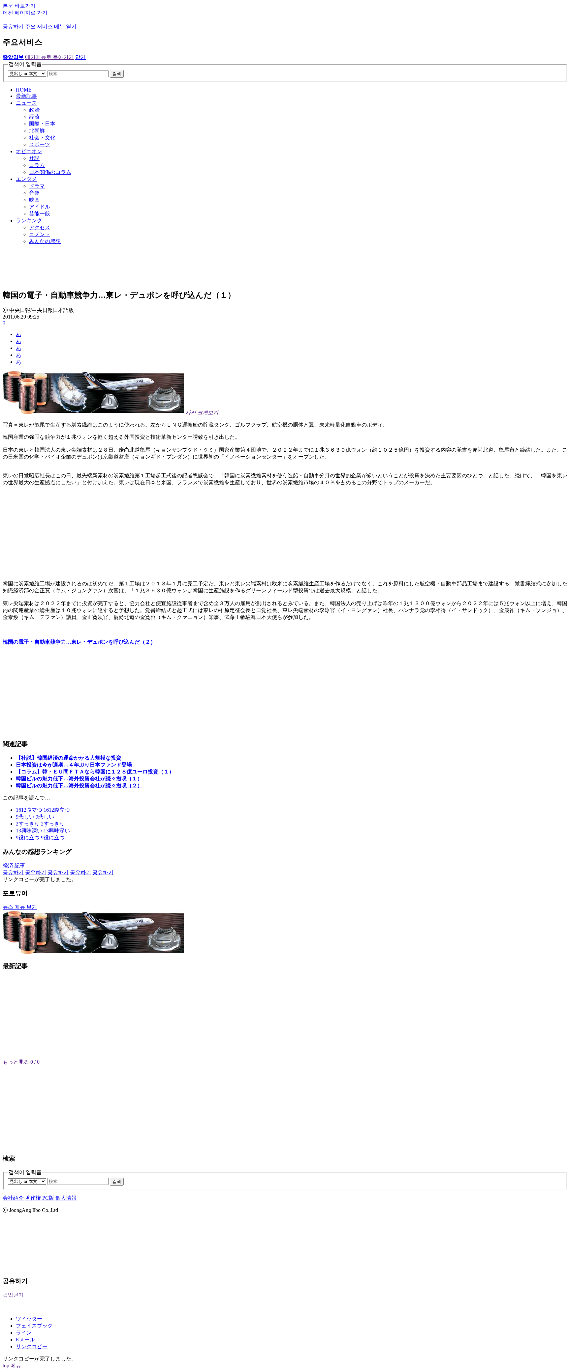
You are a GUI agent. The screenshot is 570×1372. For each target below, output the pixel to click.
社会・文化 (42, 137)
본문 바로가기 (19, 6)
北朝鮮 (37, 130)
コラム (37, 165)
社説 (34, 158)
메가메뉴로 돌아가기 (49, 57)
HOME (24, 90)
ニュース (26, 103)
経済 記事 (14, 865)
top (6, 1365)
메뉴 (16, 1365)
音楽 (34, 193)
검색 (116, 73)
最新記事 (26, 96)
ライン (24, 1332)
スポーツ (39, 144)
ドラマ (37, 186)
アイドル (39, 207)
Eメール (25, 1339)
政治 (34, 110)
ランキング (29, 220)
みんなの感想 (45, 241)
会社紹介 (13, 1198)
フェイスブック (34, 1326)
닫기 (80, 57)
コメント (39, 234)
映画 (34, 200)
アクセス (39, 227)
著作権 (33, 1198)
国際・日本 (42, 123)
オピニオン (29, 151)
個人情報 (66, 1198)
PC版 (48, 1198)
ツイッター (29, 1319)
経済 (34, 117)
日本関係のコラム (50, 172)
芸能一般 (39, 213)
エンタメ (26, 179)
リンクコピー (32, 1346)
